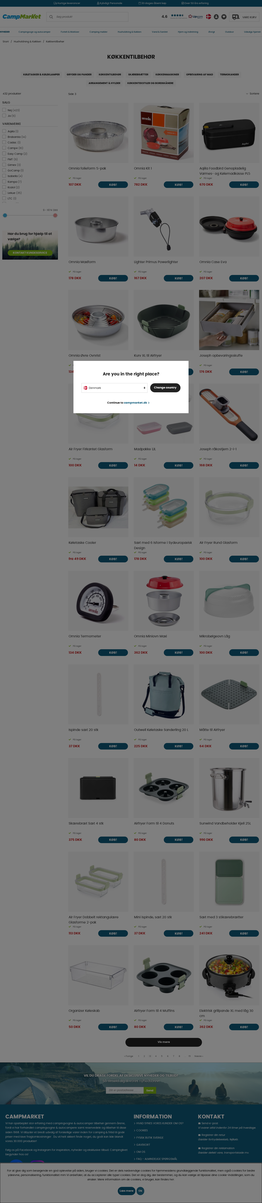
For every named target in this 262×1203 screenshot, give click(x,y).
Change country (165, 387)
